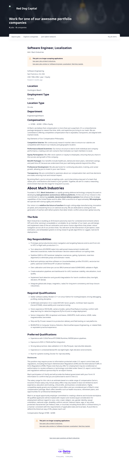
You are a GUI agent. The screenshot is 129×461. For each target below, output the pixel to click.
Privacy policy (60, 456)
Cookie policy (69, 456)
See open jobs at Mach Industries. (44, 61)
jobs (15, 37)
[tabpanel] (64, 300)
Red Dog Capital (26, 8)
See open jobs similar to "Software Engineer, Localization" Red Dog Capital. (58, 64)
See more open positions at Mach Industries (65, 438)
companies (31, 37)
